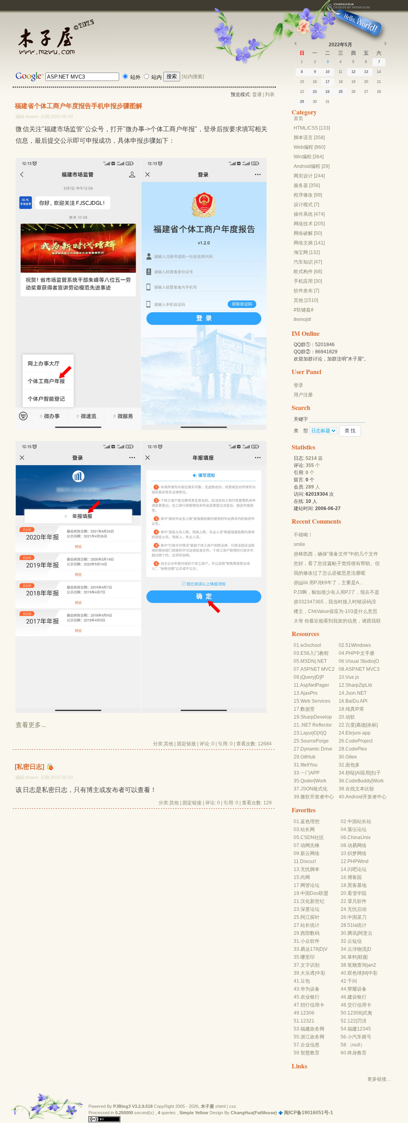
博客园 (354, 877)
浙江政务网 (312, 1037)
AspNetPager (314, 685)
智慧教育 (310, 1053)
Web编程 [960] (309, 147)
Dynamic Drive (316, 749)
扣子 (376, 773)
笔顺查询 (357, 965)
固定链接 (186, 744)
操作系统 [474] (309, 214)
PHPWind (358, 861)
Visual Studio (359, 661)
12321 (307, 1021)
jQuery (307, 677)
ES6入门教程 (314, 653)
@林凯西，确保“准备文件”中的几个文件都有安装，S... (336, 554)
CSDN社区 (312, 837)
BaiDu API (356, 701)
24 (328, 92)
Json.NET (356, 693)
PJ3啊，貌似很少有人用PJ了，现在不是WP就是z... (336, 592)
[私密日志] (29, 766)
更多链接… (379, 1079)
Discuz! (308, 861)
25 (341, 92)
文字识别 (310, 965)
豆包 (305, 981)
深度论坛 (310, 909)
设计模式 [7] (306, 204)
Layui (306, 733)
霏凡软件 (357, 901)
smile (299, 544)
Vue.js (352, 677)
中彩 (321, 973)
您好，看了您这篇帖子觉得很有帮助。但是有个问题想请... (337, 564)
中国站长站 (359, 821)
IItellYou (309, 765)
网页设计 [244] (309, 176)
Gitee (351, 757)
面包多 (352, 765)
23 (315, 92)
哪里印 (307, 957)
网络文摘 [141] (309, 243)
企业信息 (310, 1045)
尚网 (305, 877)
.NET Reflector (316, 725)
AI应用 (363, 773)
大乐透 (307, 973)
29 (302, 102)
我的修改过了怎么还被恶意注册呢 (329, 573)
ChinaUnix (359, 837)
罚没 (362, 1021)
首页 (298, 118)
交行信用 (357, 1005)
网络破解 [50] (308, 233)
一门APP (310, 773)
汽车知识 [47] (308, 262)
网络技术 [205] (309, 224)
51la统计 (357, 925)
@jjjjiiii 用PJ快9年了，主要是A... (328, 582)
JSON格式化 (314, 789)
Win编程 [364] (309, 157)
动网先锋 (310, 845)
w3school (310, 645)
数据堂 (307, 709)
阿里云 (365, 933)
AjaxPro (309, 693)
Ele (349, 733)
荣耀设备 (357, 989)
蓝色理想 (310, 821)
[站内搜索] (193, 76)
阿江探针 (310, 917)
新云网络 (310, 853)
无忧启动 (357, 909)
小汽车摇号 (359, 1037)
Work (320, 781)
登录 (298, 385)
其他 (168, 744)
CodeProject (359, 741)
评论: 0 (207, 744)
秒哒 (350, 773)
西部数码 (310, 933)
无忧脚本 (310, 869)
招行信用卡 (312, 1005)
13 (366, 72)
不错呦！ (303, 535)
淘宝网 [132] (307, 252)
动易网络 (357, 845)
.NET (321, 661)
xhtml (220, 1106)
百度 (350, 725)
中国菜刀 (357, 917)
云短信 (354, 941)
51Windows (358, 645)
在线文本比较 (359, 789)
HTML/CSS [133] (312, 128)
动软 (350, 717)
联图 (363, 957)
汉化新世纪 (312, 901)
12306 (307, 1013)
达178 (311, 949)
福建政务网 (312, 1029)
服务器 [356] (307, 185)
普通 (257, 94)
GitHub (308, 757)
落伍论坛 (357, 829)
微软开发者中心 (317, 797)
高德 (361, 725)
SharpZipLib (358, 685)
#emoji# (302, 319)
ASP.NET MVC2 (317, 669)
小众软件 (310, 941)
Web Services (315, 701)
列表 (270, 94)
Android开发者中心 (365, 797)
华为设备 (310, 989)
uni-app (362, 733)
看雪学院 (357, 893)
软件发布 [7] (306, 291)
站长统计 (310, 925)
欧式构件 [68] (308, 271)
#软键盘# (304, 310)
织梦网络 (357, 853)
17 (328, 82)
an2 (372, 965)
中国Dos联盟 (314, 893)
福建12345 (359, 1029)
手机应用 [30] (308, 281)
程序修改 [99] (308, 195)
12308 (354, 1013)
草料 (352, 957)
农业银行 (310, 997)
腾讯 (352, 933)
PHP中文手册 (360, 653)
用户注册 (303, 395)
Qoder (307, 781)
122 (351, 1021)
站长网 (307, 829)
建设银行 (357, 997)
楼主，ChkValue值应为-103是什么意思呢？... (335, 612)
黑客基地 (357, 885)
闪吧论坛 (357, 869)
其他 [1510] (306, 300)
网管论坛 (310, 885)
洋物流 (359, 949)
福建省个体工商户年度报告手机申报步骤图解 (78, 105)
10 (328, 72)
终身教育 (357, 1053)
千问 (352, 981)
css (232, 1106)
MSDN (307, 661)
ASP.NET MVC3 (362, 669)
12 (353, 72)
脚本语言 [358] (309, 137)
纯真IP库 (354, 709)
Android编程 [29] (312, 166)
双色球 (354, 973)
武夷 (367, 1013)
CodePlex (356, 749)
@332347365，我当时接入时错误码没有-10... (335, 602)
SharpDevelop (316, 717)
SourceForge (314, 741)
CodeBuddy (358, 781)
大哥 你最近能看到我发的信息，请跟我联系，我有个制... (337, 621)
